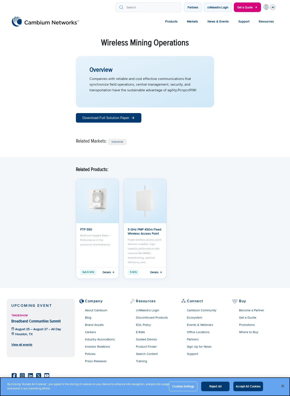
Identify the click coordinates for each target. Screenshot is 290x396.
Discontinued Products (152, 317)
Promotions (247, 324)
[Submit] (121, 7)
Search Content (147, 353)
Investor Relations (97, 346)
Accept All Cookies (248, 386)
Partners (193, 7)
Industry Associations (100, 339)
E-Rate (140, 332)
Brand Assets (94, 324)
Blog (88, 317)
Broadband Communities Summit (36, 321)
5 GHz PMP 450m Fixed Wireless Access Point (144, 231)
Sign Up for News (199, 346)
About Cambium (96, 310)
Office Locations (198, 332)
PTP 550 (86, 229)
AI (273, 7)
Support (243, 21)
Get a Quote (245, 7)
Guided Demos (146, 339)
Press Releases (96, 361)
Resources (266, 21)
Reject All (215, 386)
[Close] (283, 386)
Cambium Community (201, 310)
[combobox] (148, 7)
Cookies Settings (183, 386)
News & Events (218, 21)
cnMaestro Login (217, 7)
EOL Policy (143, 324)
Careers (90, 332)
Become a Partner (251, 310)
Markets (192, 21)
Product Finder (146, 346)
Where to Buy (248, 332)
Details (107, 272)
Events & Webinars (200, 324)
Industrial (117, 142)
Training (141, 361)
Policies (90, 353)
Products (171, 21)
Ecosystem (194, 317)
